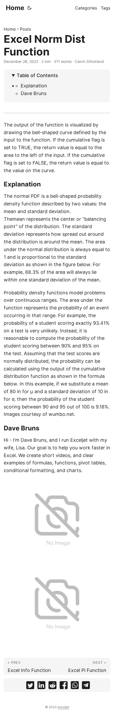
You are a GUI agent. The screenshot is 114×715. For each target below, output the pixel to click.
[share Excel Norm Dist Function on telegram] (86, 686)
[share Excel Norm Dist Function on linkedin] (41, 686)
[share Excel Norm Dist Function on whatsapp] (75, 686)
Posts (25, 29)
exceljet (63, 707)
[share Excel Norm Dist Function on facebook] (64, 686)
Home (15, 8)
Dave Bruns (33, 93)
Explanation (34, 85)
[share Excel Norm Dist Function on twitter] (30, 686)
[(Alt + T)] (29, 8)
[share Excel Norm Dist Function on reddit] (52, 686)
